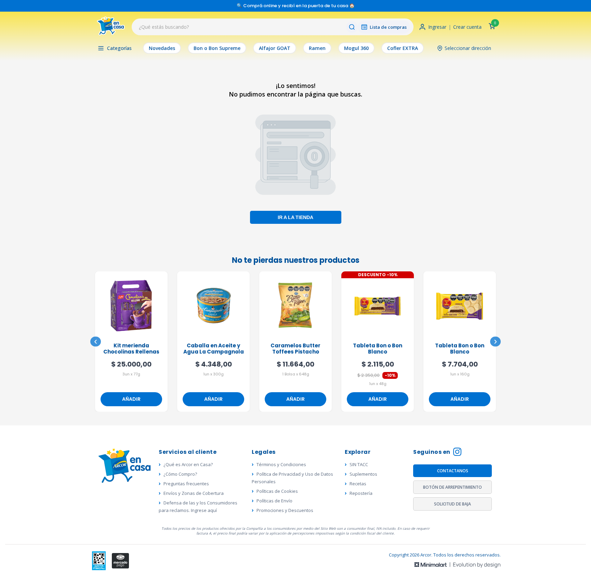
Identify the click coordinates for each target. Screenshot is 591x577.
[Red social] (99, 560)
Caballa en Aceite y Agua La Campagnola (213, 349)
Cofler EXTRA (402, 48)
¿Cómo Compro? (180, 474)
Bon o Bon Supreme (217, 48)
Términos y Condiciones (281, 464)
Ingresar (437, 27)
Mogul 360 (356, 48)
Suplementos (363, 474)
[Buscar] (352, 27)
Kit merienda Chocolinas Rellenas (131, 349)
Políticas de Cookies (277, 491)
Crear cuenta (467, 27)
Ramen (317, 48)
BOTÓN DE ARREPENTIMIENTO (452, 487)
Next (495, 342)
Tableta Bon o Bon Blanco (377, 349)
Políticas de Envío (274, 501)
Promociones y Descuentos (285, 510)
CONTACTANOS (452, 471)
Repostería (361, 493)
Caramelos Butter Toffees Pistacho (295, 349)
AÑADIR (131, 399)
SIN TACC (359, 464)
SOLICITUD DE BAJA (452, 504)
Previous (95, 342)
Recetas (358, 483)
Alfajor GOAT (274, 48)
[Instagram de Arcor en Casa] (457, 453)
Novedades (162, 48)
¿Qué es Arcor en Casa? (188, 464)
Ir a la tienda (295, 217)
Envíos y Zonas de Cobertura (193, 493)
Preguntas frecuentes (186, 483)
